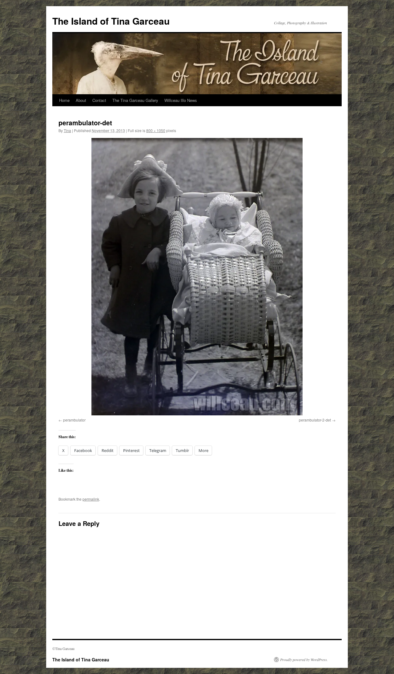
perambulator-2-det (315, 419)
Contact (99, 100)
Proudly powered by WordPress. (304, 659)
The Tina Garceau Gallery (135, 100)
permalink (90, 499)
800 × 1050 (155, 130)
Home (64, 100)
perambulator (74, 419)
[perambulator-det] (197, 276)
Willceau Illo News (180, 100)
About (81, 100)
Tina (67, 130)
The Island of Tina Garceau (111, 20)
